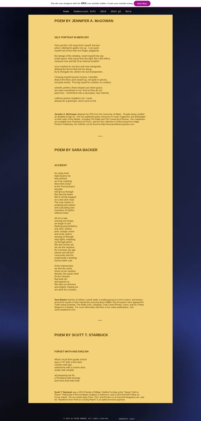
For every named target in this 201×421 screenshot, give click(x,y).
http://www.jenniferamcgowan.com (117, 124)
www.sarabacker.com (64, 309)
